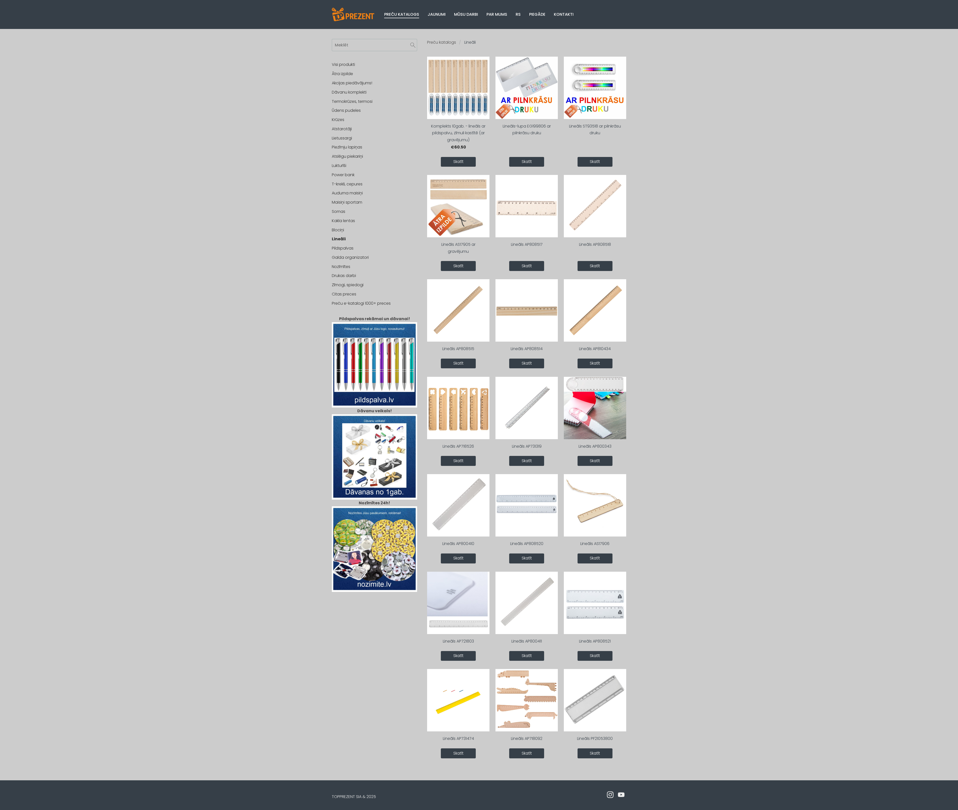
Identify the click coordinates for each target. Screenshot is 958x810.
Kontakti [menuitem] (564, 14)
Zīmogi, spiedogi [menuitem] (347, 285)
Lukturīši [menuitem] (339, 165)
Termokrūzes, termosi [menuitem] (352, 101)
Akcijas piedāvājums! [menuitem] (352, 83)
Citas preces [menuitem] (344, 294)
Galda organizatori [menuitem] (350, 257)
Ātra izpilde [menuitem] (342, 74)
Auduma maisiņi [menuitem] (347, 193)
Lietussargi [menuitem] (342, 138)
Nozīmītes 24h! (374, 503)
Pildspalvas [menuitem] (343, 248)
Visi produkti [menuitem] (343, 64)
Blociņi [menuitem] (338, 230)
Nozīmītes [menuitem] (341, 267)
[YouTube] (621, 794)
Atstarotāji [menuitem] (342, 129)
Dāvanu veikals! (374, 411)
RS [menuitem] (518, 14)
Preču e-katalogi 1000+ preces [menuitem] (361, 303)
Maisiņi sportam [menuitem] (347, 202)
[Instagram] (610, 794)
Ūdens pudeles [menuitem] (346, 110)
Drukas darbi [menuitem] (344, 275)
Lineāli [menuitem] (339, 239)
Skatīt (458, 161)
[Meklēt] (413, 45)
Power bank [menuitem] (343, 175)
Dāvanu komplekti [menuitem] (349, 92)
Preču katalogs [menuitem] (401, 14)
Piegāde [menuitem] (537, 14)
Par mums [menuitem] (496, 14)
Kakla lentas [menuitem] (343, 221)
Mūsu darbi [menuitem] (466, 14)
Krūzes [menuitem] (338, 120)
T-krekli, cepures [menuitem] (347, 184)
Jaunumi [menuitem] (437, 14)
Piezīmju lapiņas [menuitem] (347, 147)
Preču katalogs (441, 42)
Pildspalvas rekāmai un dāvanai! (374, 319)
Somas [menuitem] (338, 211)
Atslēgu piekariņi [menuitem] (347, 156)
